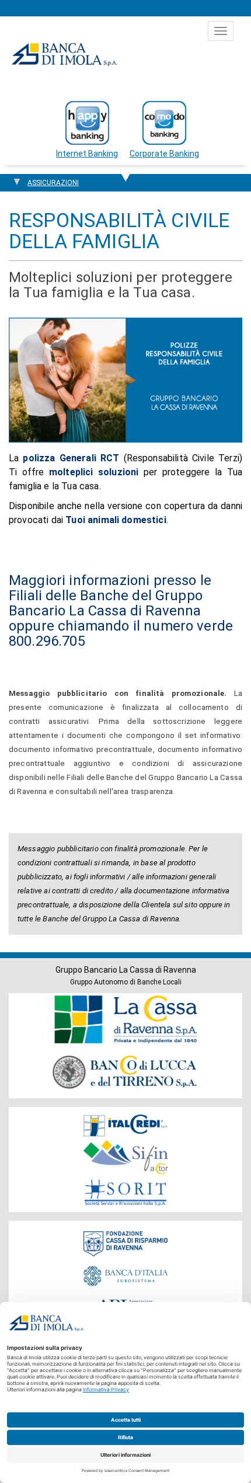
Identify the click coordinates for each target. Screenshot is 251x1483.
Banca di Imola (64, 54)
